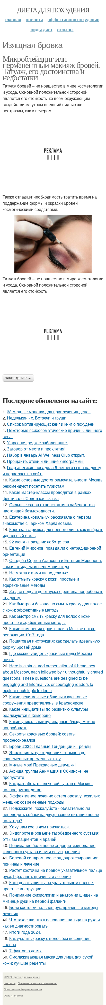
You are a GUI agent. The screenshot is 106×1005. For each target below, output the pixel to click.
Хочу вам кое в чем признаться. (39, 827)
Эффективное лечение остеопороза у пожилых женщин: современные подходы (51, 799)
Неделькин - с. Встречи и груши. (37, 418)
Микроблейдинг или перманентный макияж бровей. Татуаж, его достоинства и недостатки (51, 68)
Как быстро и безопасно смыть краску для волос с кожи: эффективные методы (52, 607)
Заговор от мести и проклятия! (36, 449)
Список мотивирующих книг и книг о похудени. (51, 424)
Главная (13, 19)
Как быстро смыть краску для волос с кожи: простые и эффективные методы (47, 619)
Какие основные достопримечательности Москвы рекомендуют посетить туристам (53, 483)
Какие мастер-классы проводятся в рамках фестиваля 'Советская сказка (47, 495)
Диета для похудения (53, 9)
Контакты (9, 983)
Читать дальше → (18, 378)
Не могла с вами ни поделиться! (39, 573)
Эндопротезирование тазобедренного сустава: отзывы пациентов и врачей (51, 836)
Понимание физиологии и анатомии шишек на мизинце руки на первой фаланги (50, 898)
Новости (34, 19)
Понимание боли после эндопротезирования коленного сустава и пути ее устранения (49, 848)
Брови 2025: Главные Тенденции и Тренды (50, 746)
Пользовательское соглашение (37, 983)
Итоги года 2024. (25, 932)
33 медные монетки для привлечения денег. (49, 412)
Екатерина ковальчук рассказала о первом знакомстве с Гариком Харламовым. (47, 520)
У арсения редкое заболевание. (37, 443)
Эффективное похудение (73, 19)
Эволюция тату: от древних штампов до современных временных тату (44, 755)
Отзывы (65, 30)
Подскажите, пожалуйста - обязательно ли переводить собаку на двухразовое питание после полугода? (51, 814)
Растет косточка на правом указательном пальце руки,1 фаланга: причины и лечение (52, 873)
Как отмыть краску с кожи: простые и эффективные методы (41, 582)
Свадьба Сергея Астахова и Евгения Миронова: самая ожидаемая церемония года (52, 563)
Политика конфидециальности (23, 989)
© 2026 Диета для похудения (22, 977)
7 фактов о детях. (25, 951)
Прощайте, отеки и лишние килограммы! (45, 461)
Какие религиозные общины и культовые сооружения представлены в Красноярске (45, 700)
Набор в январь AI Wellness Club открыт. (46, 455)
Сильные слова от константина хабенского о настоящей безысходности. (49, 508)
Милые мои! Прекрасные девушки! (42, 765)
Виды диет (41, 30)
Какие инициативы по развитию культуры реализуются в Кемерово (45, 712)
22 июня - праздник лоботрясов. (39, 542)
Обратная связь (13, 995)
